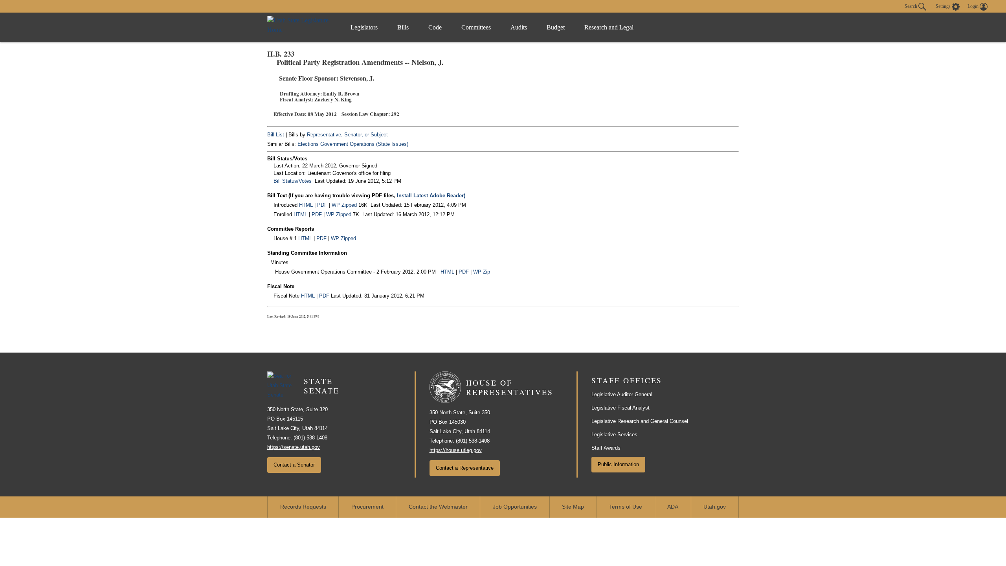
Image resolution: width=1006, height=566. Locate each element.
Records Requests (303, 507)
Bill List (275, 135)
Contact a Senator (294, 465)
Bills (403, 27)
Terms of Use (625, 507)
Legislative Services (614, 434)
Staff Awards (605, 448)
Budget (556, 27)
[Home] (300, 27)
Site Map (573, 507)
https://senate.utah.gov (293, 447)
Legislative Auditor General (621, 394)
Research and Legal (608, 27)
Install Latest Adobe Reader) (431, 195)
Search (911, 6)
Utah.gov (714, 507)
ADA (672, 507)
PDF (322, 205)
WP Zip (481, 272)
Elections (308, 144)
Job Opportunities (515, 507)
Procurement (367, 507)
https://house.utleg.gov (456, 450)
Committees (476, 27)
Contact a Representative (465, 468)
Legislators (364, 27)
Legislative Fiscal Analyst (620, 408)
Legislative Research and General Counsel (639, 421)
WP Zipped (344, 205)
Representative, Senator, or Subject (347, 135)
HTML (306, 205)
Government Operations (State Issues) (364, 144)
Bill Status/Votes (293, 181)
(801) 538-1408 (310, 438)
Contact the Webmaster (438, 507)
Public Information (618, 464)
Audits (518, 27)
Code (435, 27)
